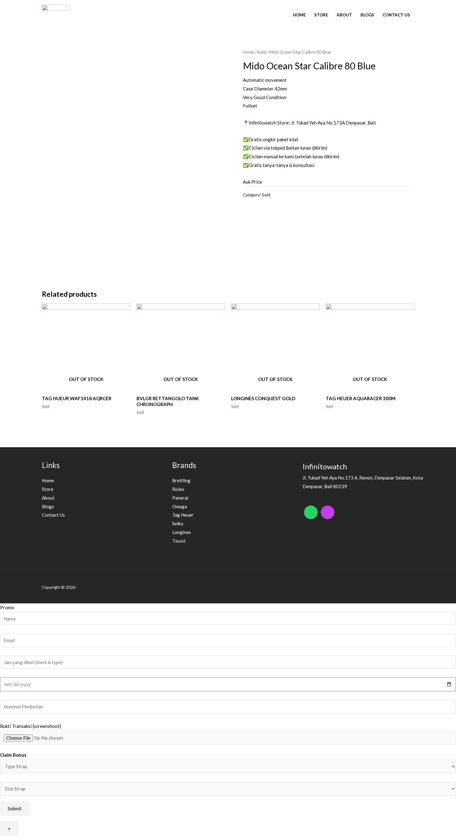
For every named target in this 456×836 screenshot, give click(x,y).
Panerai (180, 498)
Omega (179, 506)
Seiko (177, 523)
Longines (181, 532)
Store (321, 14)
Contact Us (396, 14)
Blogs (367, 14)
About (344, 14)
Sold (261, 52)
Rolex (178, 489)
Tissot (179, 541)
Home (299, 14)
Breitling (181, 480)
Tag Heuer (183, 515)
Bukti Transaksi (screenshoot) (30, 726)
